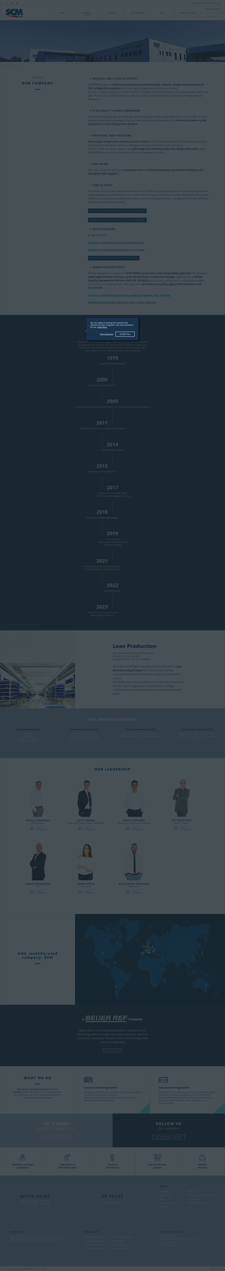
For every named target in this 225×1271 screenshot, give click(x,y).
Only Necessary (106, 334)
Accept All (125, 334)
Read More (102, 327)
